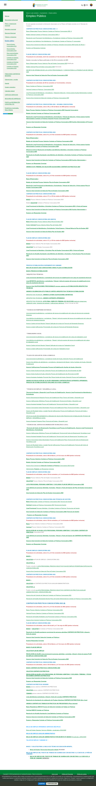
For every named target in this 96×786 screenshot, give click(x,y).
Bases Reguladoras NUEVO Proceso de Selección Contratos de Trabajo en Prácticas (50, 707)
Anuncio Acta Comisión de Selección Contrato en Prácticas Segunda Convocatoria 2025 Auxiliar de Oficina (55, 44)
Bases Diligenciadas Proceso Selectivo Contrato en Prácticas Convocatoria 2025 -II (49, 31)
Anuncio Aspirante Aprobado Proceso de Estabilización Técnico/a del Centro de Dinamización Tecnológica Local (56, 436)
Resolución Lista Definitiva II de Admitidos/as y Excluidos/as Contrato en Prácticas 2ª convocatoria (53, 41)
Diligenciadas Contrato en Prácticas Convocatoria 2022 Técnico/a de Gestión (49, 501)
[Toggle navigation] (5, 5)
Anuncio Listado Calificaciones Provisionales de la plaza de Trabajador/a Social (47, 348)
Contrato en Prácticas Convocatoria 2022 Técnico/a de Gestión (46, 505)
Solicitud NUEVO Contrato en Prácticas (37, 710)
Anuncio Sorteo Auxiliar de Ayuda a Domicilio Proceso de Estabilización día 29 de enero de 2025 (52, 374)
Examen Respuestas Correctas (35, 640)
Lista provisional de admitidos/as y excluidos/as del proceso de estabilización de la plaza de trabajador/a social (56, 337)
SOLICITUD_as (30, 587)
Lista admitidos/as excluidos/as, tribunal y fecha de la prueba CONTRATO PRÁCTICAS (51, 697)
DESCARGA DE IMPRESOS (13, 98)
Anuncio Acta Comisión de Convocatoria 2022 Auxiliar (50, 465)
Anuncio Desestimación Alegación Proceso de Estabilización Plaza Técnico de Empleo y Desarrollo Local (55, 397)
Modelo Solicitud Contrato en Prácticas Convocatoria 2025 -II (42, 34)
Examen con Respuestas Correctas (36, 48)
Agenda (7, 83)
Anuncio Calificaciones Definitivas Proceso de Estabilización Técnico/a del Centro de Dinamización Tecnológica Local (58, 433)
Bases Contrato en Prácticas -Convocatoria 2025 (39, 86)
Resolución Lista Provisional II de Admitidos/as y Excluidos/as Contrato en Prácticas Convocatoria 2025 (54, 38)
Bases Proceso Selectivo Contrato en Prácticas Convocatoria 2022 (45, 459)
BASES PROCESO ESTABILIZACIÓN (36, 271)
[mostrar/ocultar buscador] (82, 5)
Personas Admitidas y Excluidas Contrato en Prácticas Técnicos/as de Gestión (53, 508)
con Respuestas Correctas (44, 469)
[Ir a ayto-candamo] (40, 4)
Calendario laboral (10, 91)
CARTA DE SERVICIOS (11, 94)
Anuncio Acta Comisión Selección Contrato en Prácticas (42, 637)
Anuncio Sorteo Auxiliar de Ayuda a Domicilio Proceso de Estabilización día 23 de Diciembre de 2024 (53, 370)
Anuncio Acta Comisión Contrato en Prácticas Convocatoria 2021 (44, 620)
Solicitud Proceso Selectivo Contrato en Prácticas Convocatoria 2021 (45, 613)
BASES (28, 477)
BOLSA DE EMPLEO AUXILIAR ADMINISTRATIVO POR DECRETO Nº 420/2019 (49, 737)
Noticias (7, 16)
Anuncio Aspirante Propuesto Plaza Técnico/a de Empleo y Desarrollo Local (47, 421)
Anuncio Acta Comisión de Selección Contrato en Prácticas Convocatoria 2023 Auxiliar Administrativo (56, 209)
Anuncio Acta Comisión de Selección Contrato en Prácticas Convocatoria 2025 (47, 98)
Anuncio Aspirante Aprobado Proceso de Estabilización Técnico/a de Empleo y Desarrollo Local (52, 404)
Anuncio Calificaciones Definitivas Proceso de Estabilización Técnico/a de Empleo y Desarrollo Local (53, 401)
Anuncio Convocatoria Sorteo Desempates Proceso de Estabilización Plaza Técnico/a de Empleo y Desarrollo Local (57, 407)
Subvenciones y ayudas (11, 79)
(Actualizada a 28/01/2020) (79, 737)
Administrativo (30, 469)
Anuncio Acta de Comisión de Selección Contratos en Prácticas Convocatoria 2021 (48, 595)
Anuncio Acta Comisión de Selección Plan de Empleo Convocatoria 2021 (46, 571)
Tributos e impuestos (10, 37)
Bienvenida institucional (11, 20)
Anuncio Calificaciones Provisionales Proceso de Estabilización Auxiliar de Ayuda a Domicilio (53, 367)
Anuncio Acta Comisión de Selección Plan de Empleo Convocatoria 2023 (47, 259)
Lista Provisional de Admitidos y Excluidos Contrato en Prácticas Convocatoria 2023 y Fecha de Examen (56, 206)
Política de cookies (82, 774)
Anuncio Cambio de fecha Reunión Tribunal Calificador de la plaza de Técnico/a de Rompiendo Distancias (55, 323)
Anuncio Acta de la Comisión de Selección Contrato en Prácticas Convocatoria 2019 (50, 717)
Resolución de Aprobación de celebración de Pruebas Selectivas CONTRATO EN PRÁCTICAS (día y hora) (56, 700)
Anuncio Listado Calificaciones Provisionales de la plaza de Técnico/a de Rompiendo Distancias (52, 327)
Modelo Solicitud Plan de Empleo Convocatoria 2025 (40, 66)
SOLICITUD (29, 481)
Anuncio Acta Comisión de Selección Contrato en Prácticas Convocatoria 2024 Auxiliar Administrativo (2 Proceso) (59, 122)
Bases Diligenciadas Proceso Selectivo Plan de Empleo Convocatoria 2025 (46, 63)
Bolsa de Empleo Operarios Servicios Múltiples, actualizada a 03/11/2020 (46, 730)
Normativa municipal (10, 29)
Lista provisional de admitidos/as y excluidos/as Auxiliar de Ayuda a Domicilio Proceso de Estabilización (54, 358)
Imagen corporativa (10, 87)
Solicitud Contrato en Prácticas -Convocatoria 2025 (40, 89)
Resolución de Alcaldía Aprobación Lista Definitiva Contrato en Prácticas (47, 713)
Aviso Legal (55, 774)
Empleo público (9, 41)
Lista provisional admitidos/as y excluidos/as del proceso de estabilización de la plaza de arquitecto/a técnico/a (58, 277)
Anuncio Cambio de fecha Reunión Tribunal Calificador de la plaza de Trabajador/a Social (50, 345)
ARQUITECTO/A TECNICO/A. (49, 294)
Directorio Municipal (10, 33)
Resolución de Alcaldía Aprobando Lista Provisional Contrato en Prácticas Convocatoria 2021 (51, 616)
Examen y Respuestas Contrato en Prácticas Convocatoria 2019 (44, 720)
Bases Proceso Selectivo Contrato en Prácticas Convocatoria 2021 (44, 610)
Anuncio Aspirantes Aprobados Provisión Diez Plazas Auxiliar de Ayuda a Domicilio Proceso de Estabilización (56, 377)
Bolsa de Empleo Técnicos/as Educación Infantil (44, 749)
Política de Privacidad (67, 774)
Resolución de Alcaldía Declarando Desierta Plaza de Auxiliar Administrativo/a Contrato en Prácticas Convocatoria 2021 (59, 598)
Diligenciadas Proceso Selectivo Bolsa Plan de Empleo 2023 (44, 221)
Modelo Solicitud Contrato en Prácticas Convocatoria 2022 (43, 462)
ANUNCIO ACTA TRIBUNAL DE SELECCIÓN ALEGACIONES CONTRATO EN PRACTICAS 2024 (53, 166)
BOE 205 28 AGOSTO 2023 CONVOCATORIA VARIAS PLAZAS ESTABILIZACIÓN (49, 267)
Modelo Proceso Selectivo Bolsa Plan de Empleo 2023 (44, 225)
